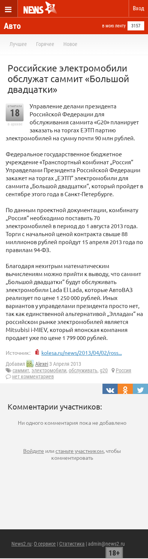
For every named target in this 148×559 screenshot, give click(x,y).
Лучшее (18, 44)
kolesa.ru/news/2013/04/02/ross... (81, 352)
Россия (123, 370)
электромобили (48, 370)
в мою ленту (114, 26)
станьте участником (79, 450)
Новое (70, 44)
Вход (138, 8)
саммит (21, 370)
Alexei (41, 364)
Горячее (45, 44)
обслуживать (83, 370)
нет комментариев (33, 376)
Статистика (72, 544)
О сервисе (45, 544)
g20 (104, 370)
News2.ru (21, 544)
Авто (12, 26)
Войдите (33, 450)
